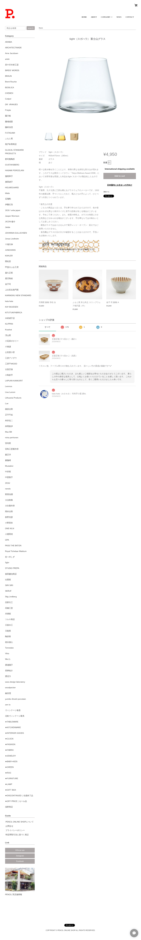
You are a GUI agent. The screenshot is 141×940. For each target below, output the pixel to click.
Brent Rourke (11, 82)
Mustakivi (9, 466)
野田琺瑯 (9, 494)
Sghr (7, 562)
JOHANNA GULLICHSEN (16, 233)
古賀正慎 (9, 369)
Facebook (20, 861)
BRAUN (8, 76)
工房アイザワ (11, 358)
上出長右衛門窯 (12, 290)
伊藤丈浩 (9, 204)
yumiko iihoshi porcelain (15, 699)
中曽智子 (9, 477)
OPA (7, 540)
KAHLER (9, 256)
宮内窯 (8, 443)
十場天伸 (9, 244)
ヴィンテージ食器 (13, 710)
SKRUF (8, 591)
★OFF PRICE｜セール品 (16, 801)
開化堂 (8, 261)
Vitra (7, 653)
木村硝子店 (10, 318)
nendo (8, 489)
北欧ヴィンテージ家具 (14, 716)
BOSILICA (9, 87)
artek (7, 59)
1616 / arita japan (12, 210)
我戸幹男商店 (11, 144)
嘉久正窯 (9, 273)
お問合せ (9, 826)
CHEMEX (9, 93)
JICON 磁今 (10, 221)
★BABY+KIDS (11, 761)
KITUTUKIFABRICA (13, 312)
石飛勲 (8, 199)
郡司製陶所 (10, 159)
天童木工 (9, 625)
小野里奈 (9, 523)
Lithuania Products (13, 398)
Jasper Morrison (12, 216)
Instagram (20, 856)
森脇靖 (8, 460)
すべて (47, 327)
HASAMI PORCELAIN (14, 170)
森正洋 (8, 455)
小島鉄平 (9, 375)
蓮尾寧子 (9, 176)
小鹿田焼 (9, 534)
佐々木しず (10, 557)
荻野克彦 (9, 517)
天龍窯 (8, 631)
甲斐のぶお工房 (12, 267)
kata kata (9, 301)
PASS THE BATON (13, 545)
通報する (106, 192)
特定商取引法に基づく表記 (17, 834)
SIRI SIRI (9, 585)
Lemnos (8, 386)
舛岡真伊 (9, 426)
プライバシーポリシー (15, 830)
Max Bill (8, 432)
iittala (7, 193)
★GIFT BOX (10, 790)
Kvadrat (8, 330)
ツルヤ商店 (10, 619)
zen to (7, 705)
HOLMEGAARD (12, 187)
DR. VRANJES (11, 104)
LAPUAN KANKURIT (14, 381)
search (31, 28)
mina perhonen (11, 437)
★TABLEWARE (11, 722)
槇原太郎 (9, 409)
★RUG (8, 773)
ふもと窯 (9, 138)
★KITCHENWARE (13, 727)
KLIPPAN (9, 324)
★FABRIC (9, 750)
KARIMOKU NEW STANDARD (18, 295)
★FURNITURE (11, 778)
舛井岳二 (9, 420)
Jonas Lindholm (12, 239)
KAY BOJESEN (11, 307)
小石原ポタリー (12, 341)
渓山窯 (8, 335)
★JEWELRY (10, 756)
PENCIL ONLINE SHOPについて (20, 822)
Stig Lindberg (11, 596)
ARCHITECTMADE (13, 47)
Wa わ (7, 659)
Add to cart (119, 176)
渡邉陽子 (9, 665)
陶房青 (8, 636)
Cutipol (8, 99)
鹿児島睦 (9, 278)
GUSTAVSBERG (12, 165)
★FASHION (10, 744)
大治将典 (9, 500)
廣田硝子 (9, 182)
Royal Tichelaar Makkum (16, 551)
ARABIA (8, 42)
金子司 (8, 284)
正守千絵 (9, 415)
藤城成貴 (9, 121)
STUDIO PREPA (12, 568)
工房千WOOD (11, 364)
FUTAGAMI (10, 133)
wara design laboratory (15, 682)
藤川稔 (8, 116)
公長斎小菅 (10, 352)
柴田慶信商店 (11, 574)
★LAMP (8, 784)
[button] (106, 16)
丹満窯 (8, 614)
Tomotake (9, 648)
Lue (6, 403)
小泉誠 (8, 346)
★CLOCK (9, 739)
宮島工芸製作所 (12, 449)
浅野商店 (9, 807)
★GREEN (9, 767)
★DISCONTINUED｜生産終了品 (19, 795)
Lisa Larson (10, 392)
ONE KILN (9, 528)
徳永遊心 (9, 642)
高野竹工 (9, 602)
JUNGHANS (10, 250)
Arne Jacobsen (11, 53)
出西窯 (8, 580)
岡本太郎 (9, 511)
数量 (105, 162)
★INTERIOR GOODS (14, 733)
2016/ (7, 483)
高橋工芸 (9, 608)
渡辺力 (8, 676)
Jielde (7, 227)
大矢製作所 (10, 506)
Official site (20, 850)
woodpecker (10, 687)
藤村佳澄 (9, 127)
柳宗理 (8, 693)
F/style (8, 110)
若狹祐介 (9, 670)
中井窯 (8, 471)
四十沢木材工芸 (12, 65)
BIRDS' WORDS (12, 70)
